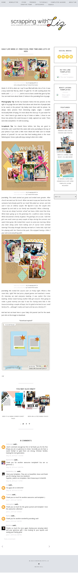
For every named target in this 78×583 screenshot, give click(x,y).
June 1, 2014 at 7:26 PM (14, 500)
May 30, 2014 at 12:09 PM (14, 467)
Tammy (9, 495)
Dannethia (10, 460)
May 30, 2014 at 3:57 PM (14, 490)
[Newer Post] (2, 546)
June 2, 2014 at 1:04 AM (14, 512)
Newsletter (13, 2)
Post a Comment (9, 539)
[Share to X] (23, 424)
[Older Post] (49, 546)
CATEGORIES (39, 4)
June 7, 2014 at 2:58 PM (14, 535)
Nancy (8, 516)
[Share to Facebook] (26, 424)
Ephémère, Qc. (11, 471)
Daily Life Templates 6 (20, 83)
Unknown (9, 444)
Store (24, 2)
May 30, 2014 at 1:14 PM (14, 481)
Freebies (33, 2)
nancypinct (10, 504)
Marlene (9, 525)
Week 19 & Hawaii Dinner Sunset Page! (13, 417)
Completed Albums (58, 2)
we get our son (14, 94)
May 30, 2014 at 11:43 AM (14, 456)
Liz (7, 485)
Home (4, 2)
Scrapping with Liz (41, 561)
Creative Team (26, 4)
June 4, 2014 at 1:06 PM (14, 521)
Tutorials (43, 2)
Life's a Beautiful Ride (19, 194)
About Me (72, 2)
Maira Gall (39, 566)
